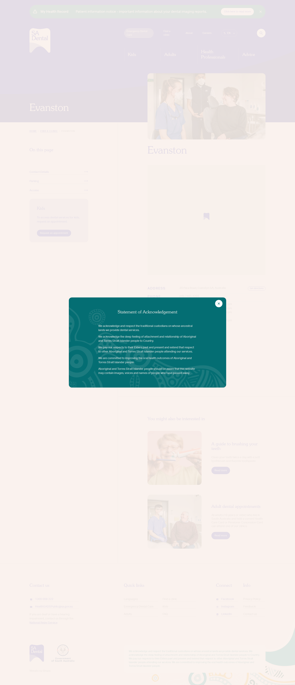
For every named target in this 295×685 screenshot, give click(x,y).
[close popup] (218, 303)
